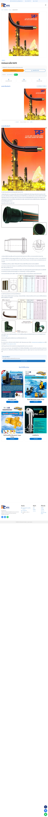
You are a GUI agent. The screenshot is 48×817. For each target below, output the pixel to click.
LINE (16, 74)
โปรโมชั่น (34, 509)
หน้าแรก (2, 9)
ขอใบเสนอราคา (13, 70)
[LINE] (8, 517)
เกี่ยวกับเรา (42, 511)
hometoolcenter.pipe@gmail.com (26, 508)
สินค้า (34, 508)
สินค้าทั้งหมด (6, 9)
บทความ (34, 511)
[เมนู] (45, 5)
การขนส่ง (42, 509)
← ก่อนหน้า (17, 122)
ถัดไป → (31, 122)
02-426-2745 (10, 74)
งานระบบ (10, 9)
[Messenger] (5, 517)
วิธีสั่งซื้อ (42, 508)
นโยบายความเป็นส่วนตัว (43, 513)
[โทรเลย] (45, 806)
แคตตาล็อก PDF (36, 70)
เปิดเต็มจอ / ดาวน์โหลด (42, 86)
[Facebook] (2, 517)
